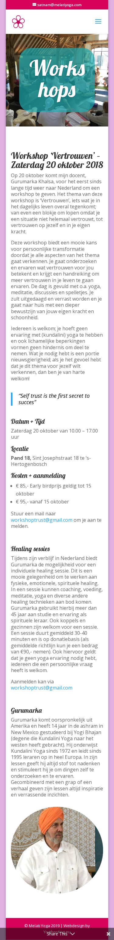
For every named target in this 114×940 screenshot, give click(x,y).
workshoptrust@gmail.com (41, 520)
